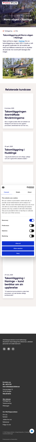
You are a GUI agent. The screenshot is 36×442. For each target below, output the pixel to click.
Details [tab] (18, 192)
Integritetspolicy (19, 432)
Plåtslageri (6, 406)
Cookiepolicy (28, 432)
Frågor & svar (7, 424)
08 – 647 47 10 (7, 384)
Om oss (5, 414)
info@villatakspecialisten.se (11, 386)
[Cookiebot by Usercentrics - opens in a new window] (26, 187)
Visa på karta (7, 393)
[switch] (31, 225)
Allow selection (18, 248)
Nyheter (5, 417)
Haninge (22, 41)
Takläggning (6, 401)
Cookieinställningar (8, 433)
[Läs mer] (18, 111)
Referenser (6, 422)
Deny (18, 253)
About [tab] (29, 192)
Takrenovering (7, 403)
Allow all (18, 243)
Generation (14, 439)
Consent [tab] (6, 192)
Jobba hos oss (7, 419)
